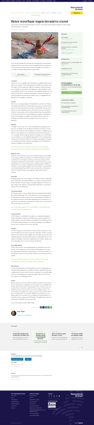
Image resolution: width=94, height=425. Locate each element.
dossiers (13, 408)
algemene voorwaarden (36, 408)
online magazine (35, 0)
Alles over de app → (53, 409)
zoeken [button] (90, 0)
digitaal (48, 13)
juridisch (59, 13)
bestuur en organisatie (17, 13)
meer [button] (54, 0)
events (23, 0)
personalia (14, 405)
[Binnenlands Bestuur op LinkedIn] (54, 396)
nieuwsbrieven (33, 401)
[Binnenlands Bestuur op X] (52, 396)
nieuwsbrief (28, 0)
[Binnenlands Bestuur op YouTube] (59, 396)
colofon (31, 397)
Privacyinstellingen (34, 415)
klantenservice (33, 395)
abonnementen (15, 401)
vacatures (8, 0)
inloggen (85, 0)
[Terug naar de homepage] (77, 8)
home (3, 0)
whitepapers (49, 0)
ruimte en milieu (35, 13)
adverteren (18, 0)
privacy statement (34, 413)
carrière (53, 13)
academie (13, 0)
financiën (27, 13)
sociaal (43, 13)
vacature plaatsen (34, 405)
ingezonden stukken (34, 399)
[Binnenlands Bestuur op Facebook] (49, 396)
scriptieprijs (43, 0)
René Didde (14, 29)
